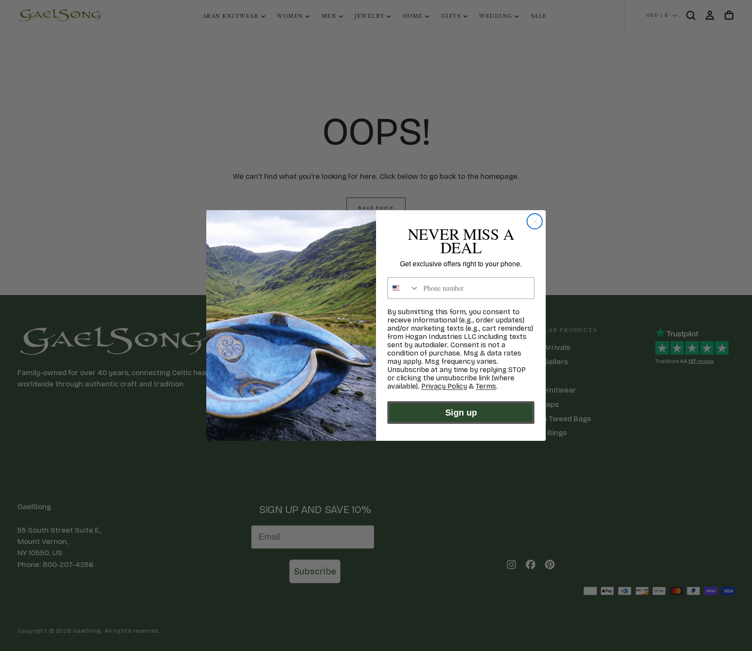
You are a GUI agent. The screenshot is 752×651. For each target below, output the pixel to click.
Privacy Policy (444, 386)
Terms (486, 386)
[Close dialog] (534, 221)
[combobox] (403, 288)
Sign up (461, 412)
